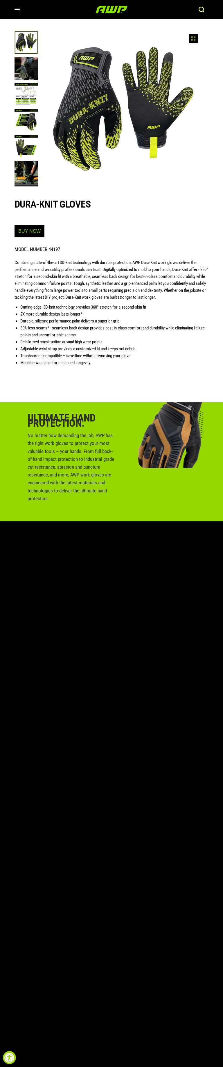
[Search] (201, 9)
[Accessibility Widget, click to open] (9, 1057)
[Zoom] (193, 38)
